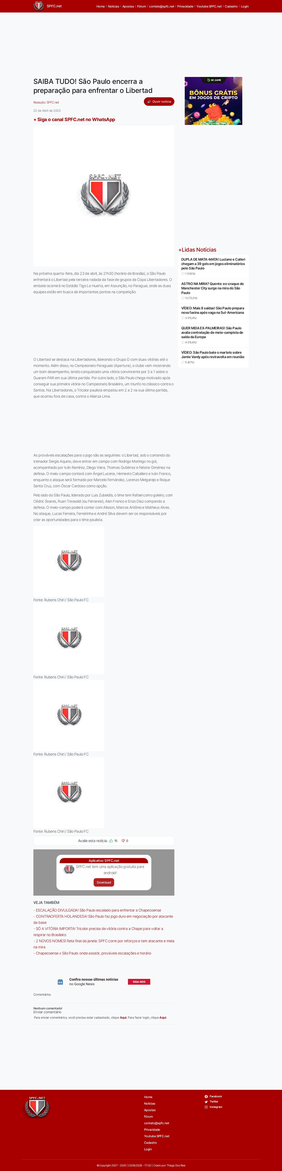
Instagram (215, 1106)
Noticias (113, 6)
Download (104, 882)
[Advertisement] (141, 42)
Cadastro (231, 6)
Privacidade (185, 6)
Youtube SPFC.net (209, 6)
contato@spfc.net (161, 6)
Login (245, 6)
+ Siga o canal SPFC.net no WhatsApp (74, 119)
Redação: (46, 102)
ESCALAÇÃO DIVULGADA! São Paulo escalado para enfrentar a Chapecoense (98, 910)
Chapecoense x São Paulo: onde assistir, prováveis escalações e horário (93, 953)
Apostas (128, 6)
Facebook (215, 1096)
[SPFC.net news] (104, 982)
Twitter (213, 1101)
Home (100, 6)
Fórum (141, 6)
